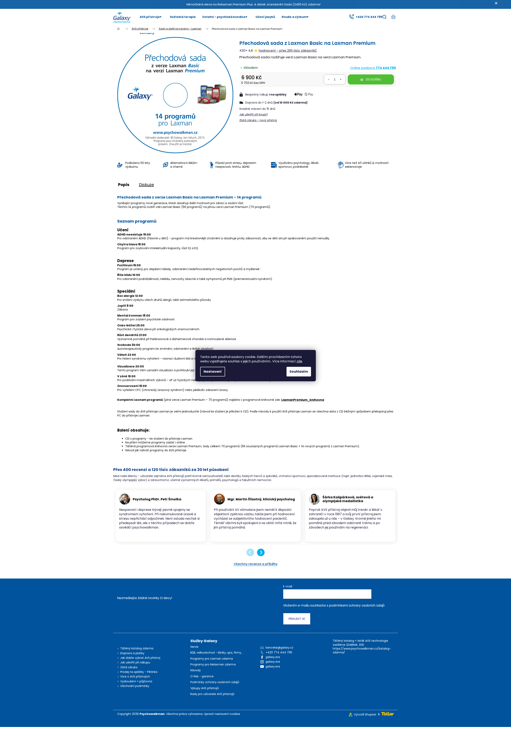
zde (299, 361)
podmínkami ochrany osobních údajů (357, 605)
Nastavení (213, 371)
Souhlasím (299, 371)
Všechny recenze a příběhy (255, 564)
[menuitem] (152, 17)
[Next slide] (261, 552)
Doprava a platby (132, 653)
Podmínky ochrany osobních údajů (214, 682)
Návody (195, 670)
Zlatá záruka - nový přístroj (258, 120)
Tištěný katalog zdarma (136, 648)
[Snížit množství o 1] (329, 79)
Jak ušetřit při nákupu (135, 662)
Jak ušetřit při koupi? (253, 114)
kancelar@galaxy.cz (279, 648)
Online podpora (373, 68)
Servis (194, 647)
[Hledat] (384, 16)
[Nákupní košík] (393, 16)
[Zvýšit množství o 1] (341, 79)
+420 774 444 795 (279, 652)
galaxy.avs (273, 657)
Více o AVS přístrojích (135, 676)
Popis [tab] (123, 184)
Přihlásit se (297, 619)
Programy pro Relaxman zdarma (213, 664)
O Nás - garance (202, 676)
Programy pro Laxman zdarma (211, 659)
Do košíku (373, 79)
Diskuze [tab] (146, 184)
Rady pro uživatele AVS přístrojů (212, 694)
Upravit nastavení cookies (222, 714)
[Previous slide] (250, 552)
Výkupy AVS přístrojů (204, 688)
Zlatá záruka (128, 667)
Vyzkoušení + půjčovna (136, 681)
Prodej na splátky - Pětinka (138, 672)
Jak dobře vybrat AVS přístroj (140, 658)
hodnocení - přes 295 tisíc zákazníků (288, 50)
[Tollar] (387, 713)
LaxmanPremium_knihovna (302, 400)
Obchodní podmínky (134, 686)
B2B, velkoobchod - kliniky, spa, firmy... (216, 653)
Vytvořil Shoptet (365, 715)
